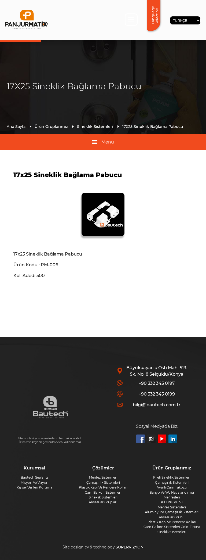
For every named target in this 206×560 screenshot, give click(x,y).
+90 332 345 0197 (157, 383)
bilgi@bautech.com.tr (157, 404)
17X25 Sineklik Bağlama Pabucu (152, 126)
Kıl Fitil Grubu (172, 502)
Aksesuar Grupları (103, 502)
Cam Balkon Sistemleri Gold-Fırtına (172, 527)
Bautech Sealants (35, 477)
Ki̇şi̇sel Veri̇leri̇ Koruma (34, 487)
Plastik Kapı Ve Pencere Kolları (172, 522)
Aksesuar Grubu (172, 517)
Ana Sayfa (16, 126)
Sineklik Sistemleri (95, 126)
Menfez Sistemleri (172, 507)
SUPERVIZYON (130, 547)
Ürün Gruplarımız (51, 126)
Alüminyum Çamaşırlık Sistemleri (171, 512)
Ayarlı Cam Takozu (172, 487)
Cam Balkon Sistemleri (103, 492)
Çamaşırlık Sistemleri (172, 482)
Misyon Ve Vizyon (34, 482)
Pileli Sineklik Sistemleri (171, 477)
